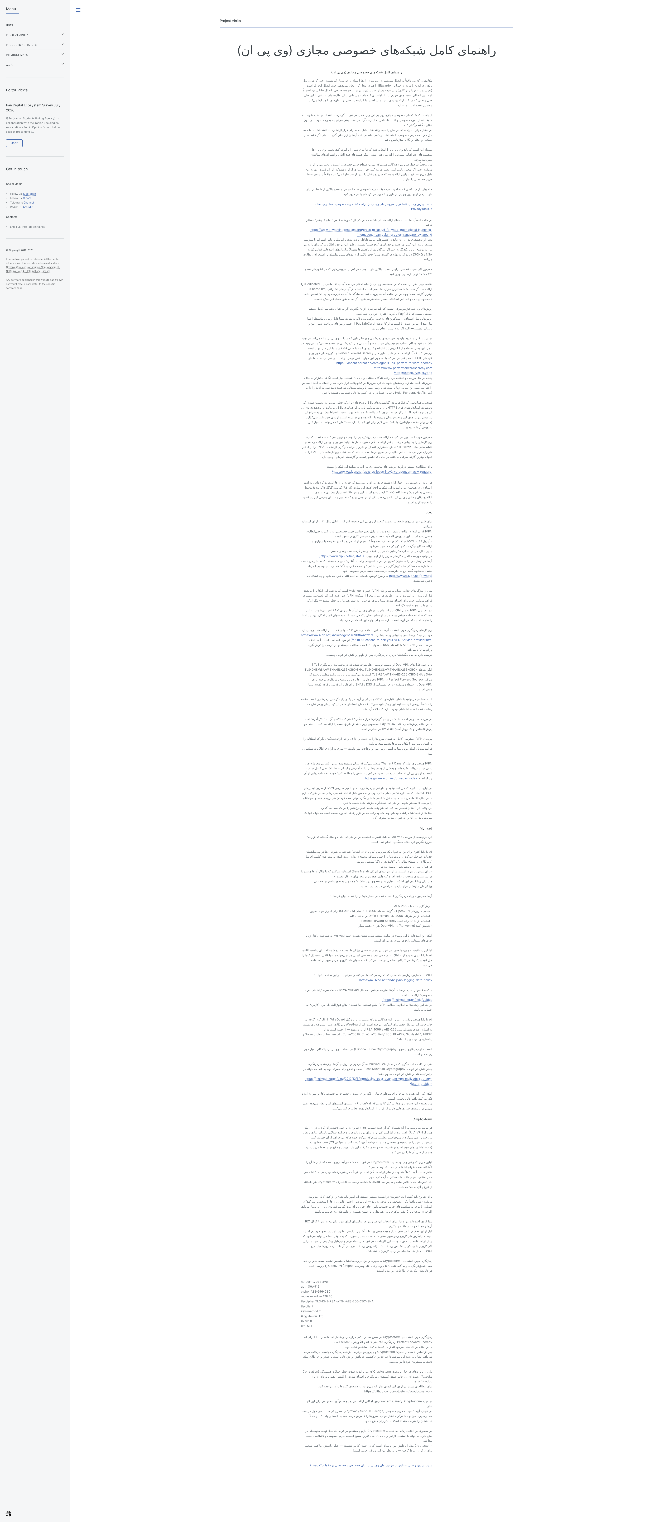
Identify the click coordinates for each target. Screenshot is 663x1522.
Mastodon (29, 193)
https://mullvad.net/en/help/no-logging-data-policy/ (395, 980)
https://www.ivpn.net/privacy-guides (391, 778)
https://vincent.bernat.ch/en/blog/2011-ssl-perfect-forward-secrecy (384, 363)
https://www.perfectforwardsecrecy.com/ (403, 368)
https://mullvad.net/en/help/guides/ (407, 999)
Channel (28, 202)
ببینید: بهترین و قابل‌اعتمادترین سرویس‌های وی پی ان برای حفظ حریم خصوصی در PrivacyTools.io (370, 1465)
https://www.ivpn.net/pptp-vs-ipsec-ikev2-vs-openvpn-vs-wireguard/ (382, 471)
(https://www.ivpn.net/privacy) (410, 576)
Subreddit (26, 207)
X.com (27, 198)
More (14, 143)
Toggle (78, 10)
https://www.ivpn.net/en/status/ (341, 556)
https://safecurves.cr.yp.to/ (413, 373)
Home (10, 24)
